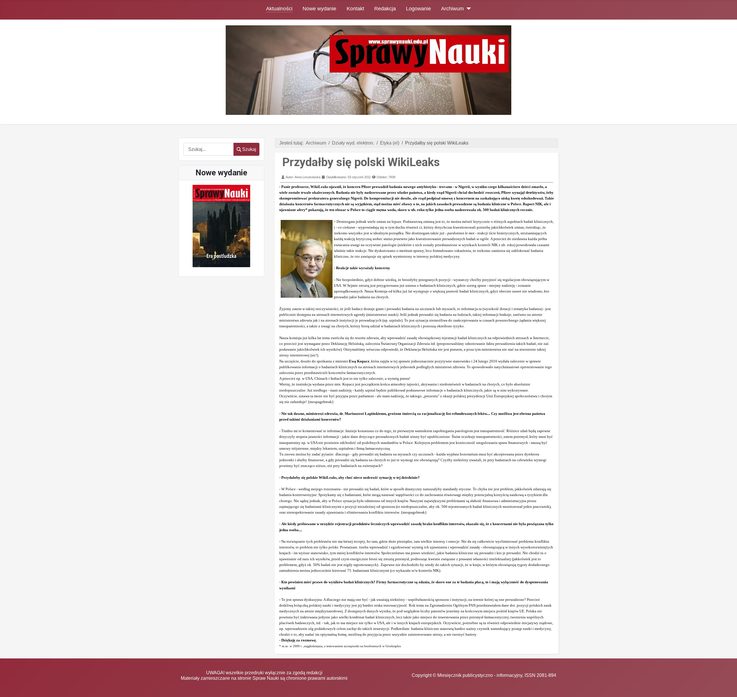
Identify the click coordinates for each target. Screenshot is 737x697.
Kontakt (355, 9)
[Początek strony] (726, 687)
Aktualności (279, 9)
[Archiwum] (467, 8)
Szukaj (249, 149)
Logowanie (418, 9)
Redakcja (385, 9)
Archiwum (452, 9)
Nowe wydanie (319, 9)
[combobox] (208, 149)
